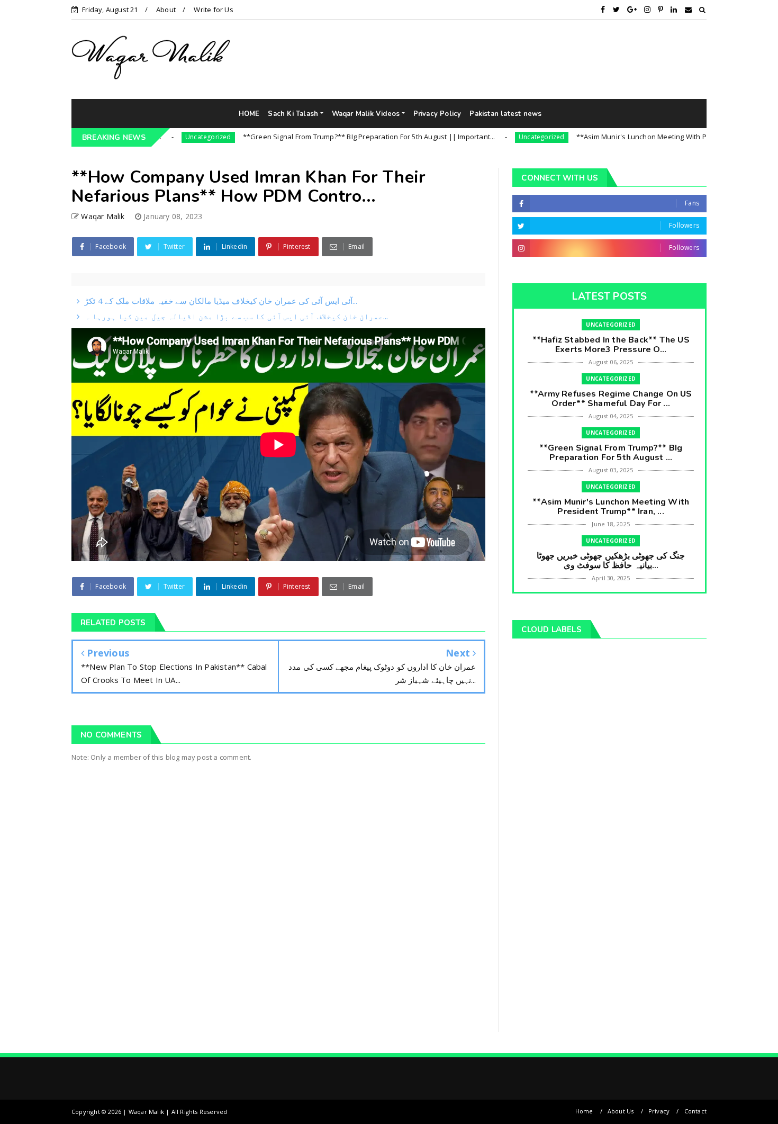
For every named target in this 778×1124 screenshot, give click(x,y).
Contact (695, 1111)
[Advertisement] (583, 59)
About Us (621, 1111)
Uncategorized (164, 136)
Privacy (659, 1111)
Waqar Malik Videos (366, 114)
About (166, 9)
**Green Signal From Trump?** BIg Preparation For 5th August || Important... (325, 136)
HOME (249, 114)
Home (584, 1111)
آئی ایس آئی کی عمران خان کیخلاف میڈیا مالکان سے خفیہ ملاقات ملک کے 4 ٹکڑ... (221, 300)
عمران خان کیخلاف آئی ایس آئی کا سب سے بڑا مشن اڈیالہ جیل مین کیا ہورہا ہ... (236, 316)
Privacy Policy (437, 114)
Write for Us (213, 9)
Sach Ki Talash (293, 114)
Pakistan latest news (505, 114)
